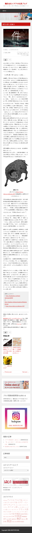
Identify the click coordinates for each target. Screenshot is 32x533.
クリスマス (23, 505)
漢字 (4, 519)
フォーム (19, 324)
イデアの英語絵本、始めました (12, 439)
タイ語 (22, 507)
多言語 (7, 516)
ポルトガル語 (7, 511)
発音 (7, 519)
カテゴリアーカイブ (8, 467)
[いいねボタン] (5, 59)
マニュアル (13, 511)
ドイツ (25, 507)
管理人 (6, 49)
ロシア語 (8, 514)
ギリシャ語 (18, 505)
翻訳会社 (24, 519)
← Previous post (7, 372)
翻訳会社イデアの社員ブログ (16, 3)
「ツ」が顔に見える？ (7, 366)
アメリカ (10, 500)
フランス (15, 509)
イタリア (6, 502)
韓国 (18, 521)
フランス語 (23, 509)
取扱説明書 (23, 514)
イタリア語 (13, 502)
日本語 (18, 516)
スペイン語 (12, 507)
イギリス (25, 500)
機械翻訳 (24, 516)
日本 (12, 516)
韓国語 (22, 521)
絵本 (10, 519)
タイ (19, 507)
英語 (9, 521)
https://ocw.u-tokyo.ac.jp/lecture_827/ (15, 306)
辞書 (16, 521)
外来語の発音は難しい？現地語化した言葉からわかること (17, 350)
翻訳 (19, 518)
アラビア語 (18, 500)
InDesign (5, 500)
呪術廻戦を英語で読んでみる (12, 446)
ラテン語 (24, 511)
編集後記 (14, 519)
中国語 (17, 514)
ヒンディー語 (10, 509)
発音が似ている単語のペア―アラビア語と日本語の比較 (7, 350)
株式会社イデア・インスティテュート (12, 318)
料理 (10, 516)
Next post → (25, 372)
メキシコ (18, 511)
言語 (13, 521)
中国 (12, 514)
